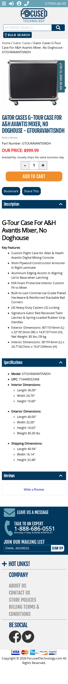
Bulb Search (18, 35)
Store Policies (22, 600)
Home (6, 43)
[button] (62, 76)
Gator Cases (22, 43)
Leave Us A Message (33, 512)
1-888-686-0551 (34, 528)
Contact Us (19, 593)
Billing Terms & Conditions (24, 610)
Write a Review (9, 137)
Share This (31, 191)
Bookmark (11, 191)
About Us (17, 586)
